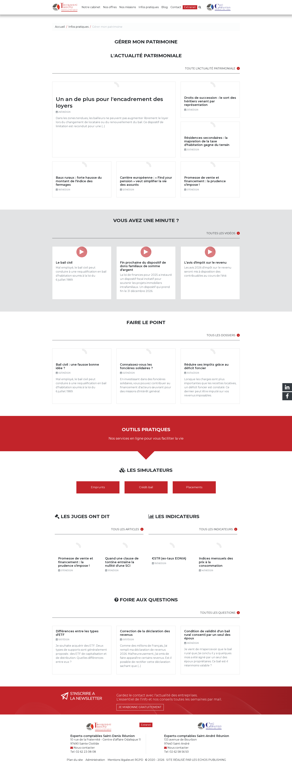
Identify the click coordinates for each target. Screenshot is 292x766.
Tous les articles (125, 529)
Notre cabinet (91, 7)
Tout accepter (21, 757)
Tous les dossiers (220, 335)
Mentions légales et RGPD (125, 759)
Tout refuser (54, 757)
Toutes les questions (217, 612)
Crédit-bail (146, 487)
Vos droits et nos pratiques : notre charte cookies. (31, 745)
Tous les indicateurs (216, 529)
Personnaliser (87, 757)
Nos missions (127, 7)
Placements (194, 487)
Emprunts (98, 487)
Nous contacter (178, 747)
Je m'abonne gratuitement (140, 707)
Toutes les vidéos (220, 233)
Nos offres (110, 7)
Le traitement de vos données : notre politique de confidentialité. (39, 748)
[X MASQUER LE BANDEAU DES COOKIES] (105, 720)
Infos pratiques (149, 7)
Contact (176, 7)
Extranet (190, 7)
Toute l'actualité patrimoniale (210, 68)
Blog (164, 7)
